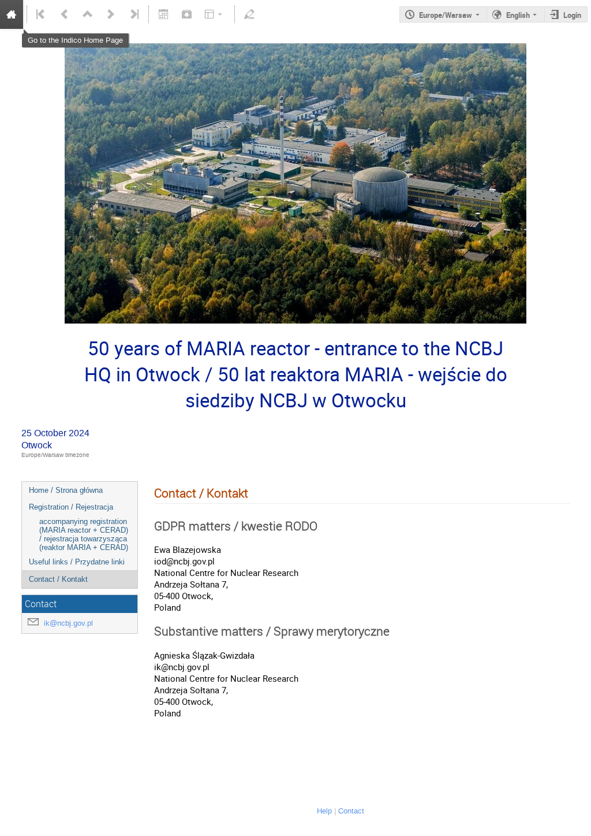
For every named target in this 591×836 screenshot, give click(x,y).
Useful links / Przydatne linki (77, 562)
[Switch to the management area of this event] (249, 14)
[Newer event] (110, 14)
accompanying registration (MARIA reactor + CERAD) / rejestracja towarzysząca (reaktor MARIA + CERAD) (83, 534)
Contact (351, 811)
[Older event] (64, 14)
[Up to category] (87, 14)
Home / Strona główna (66, 490)
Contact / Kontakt (58, 579)
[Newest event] (133, 14)
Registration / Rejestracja (71, 507)
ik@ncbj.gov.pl (68, 623)
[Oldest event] (41, 14)
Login (572, 15)
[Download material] (186, 14)
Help (324, 811)
